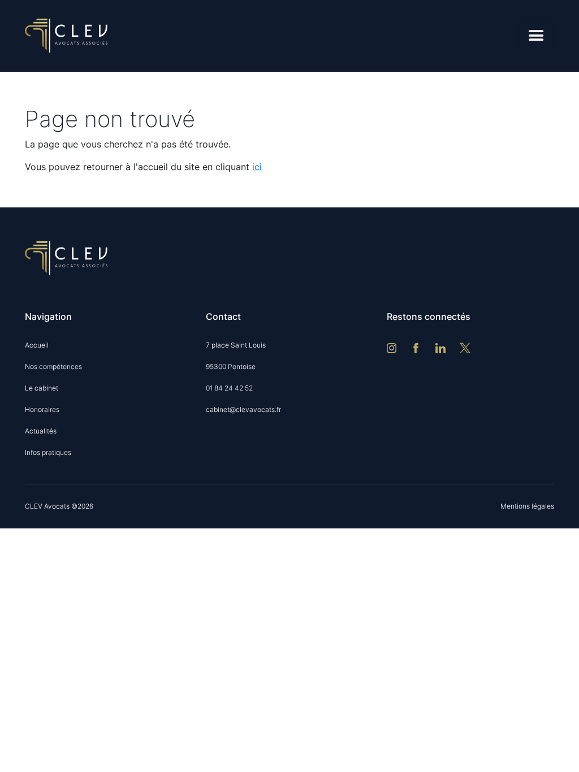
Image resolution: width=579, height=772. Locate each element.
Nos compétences (53, 366)
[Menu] (536, 35)
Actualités (41, 431)
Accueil (37, 345)
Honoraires (42, 409)
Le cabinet (41, 388)
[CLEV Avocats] (66, 35)
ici (257, 166)
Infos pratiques (48, 452)
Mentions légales (527, 506)
